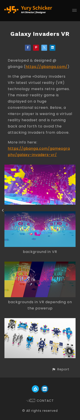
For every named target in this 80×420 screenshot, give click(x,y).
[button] (60, 369)
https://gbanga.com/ (47, 66)
